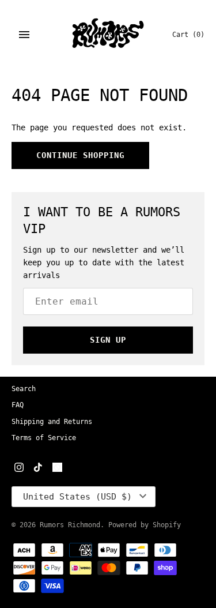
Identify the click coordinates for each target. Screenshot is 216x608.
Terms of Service (44, 438)
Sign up (108, 339)
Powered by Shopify (144, 525)
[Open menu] (24, 34)
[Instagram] (19, 468)
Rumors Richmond (70, 525)
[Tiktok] (38, 468)
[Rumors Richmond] (108, 34)
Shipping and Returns (52, 422)
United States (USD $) (77, 496)
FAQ (18, 405)
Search (24, 389)
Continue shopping (80, 155)
